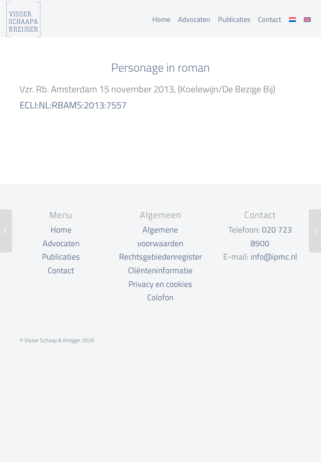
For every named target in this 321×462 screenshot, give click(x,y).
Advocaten (61, 243)
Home (61, 229)
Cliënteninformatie (160, 270)
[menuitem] (161, 19)
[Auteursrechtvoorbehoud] (6, 231)
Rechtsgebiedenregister (160, 256)
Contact (61, 270)
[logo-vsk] (23, 19)
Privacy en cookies (160, 284)
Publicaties (61, 256)
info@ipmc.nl (274, 256)
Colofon (160, 297)
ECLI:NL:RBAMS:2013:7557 (73, 105)
